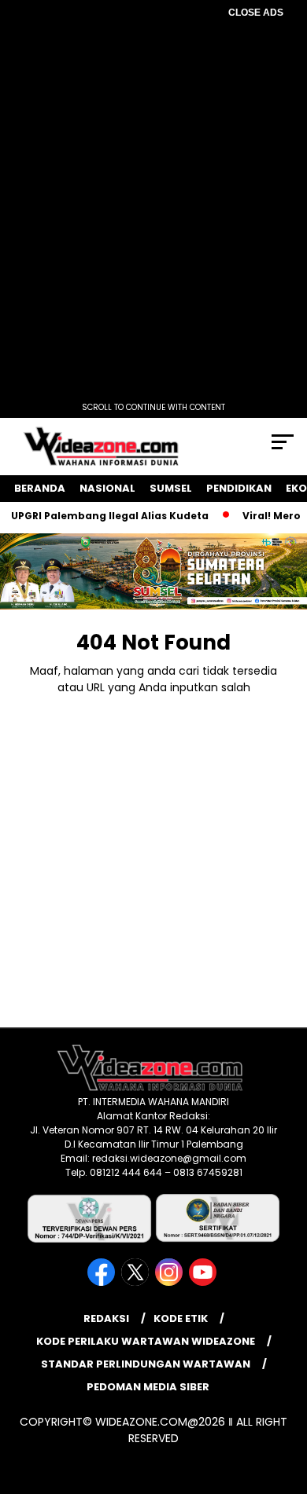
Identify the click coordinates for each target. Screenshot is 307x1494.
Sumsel (171, 488)
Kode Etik (181, 1318)
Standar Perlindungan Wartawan (145, 1364)
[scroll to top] (284, 1403)
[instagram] (170, 1282)
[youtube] (204, 1282)
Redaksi (106, 1318)
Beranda (39, 488)
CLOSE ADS (255, 12)
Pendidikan (239, 488)
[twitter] (136, 1282)
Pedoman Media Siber (148, 1386)
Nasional (107, 488)
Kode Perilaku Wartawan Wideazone (145, 1341)
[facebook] (102, 1282)
